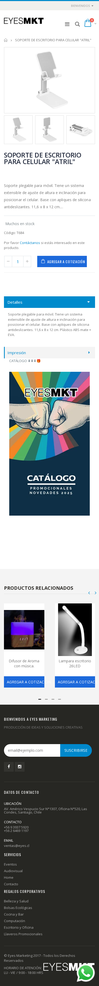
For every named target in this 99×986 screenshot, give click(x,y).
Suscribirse (75, 750)
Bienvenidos (80, 6)
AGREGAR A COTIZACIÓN (66, 261)
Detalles (14, 302)
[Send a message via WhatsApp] (85, 972)
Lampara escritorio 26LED (75, 663)
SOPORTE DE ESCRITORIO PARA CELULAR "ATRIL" (42, 158)
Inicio (6, 40)
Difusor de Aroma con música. (24, 663)
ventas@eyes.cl (16, 845)
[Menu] (67, 24)
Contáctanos (30, 242)
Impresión (16, 352)
